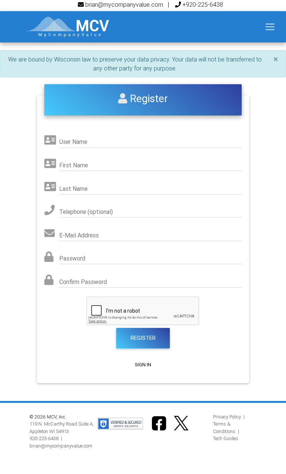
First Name (73, 165)
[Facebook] (159, 423)
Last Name (73, 188)
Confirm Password (83, 281)
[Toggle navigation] (270, 27)
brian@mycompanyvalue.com (123, 4)
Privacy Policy (227, 417)
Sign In (143, 364)
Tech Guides (225, 438)
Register (143, 337)
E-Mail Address (79, 235)
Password (72, 258)
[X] (181, 423)
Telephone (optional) (86, 211)
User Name (73, 141)
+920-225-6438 (202, 4)
